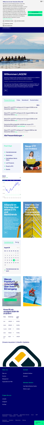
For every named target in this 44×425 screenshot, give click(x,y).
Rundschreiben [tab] (34, 100)
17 (5, 260)
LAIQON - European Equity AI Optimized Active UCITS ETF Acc (18, 81)
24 (5, 262)
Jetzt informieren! (6, 27)
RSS (38, 105)
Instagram (4, 401)
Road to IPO (9, 166)
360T (37, 414)
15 (15, 257)
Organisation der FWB (7, 381)
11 (7, 257)
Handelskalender (11, 152)
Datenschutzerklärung (7, 19)
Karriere (4, 376)
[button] (15, 25)
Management (5, 379)
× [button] (42, 1)
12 (9, 257)
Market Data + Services (24, 414)
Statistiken (9, 155)
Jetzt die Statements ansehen (10, 299)
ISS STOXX (20, 416)
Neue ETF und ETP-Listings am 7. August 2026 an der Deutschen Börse (20, 131)
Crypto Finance (12, 416)
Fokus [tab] (18, 100)
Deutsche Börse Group (7, 414)
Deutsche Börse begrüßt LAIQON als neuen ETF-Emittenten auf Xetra (19, 125)
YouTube (4, 404)
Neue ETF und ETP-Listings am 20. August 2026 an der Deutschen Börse (21, 114)
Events (8, 169)
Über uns (4, 373)
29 (15, 262)
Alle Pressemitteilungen (13, 135)
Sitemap (24, 420)
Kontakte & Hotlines (27, 373)
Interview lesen (28, 226)
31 (5, 265)
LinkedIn (4, 399)
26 (9, 262)
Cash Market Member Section (30, 386)
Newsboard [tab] (25, 100)
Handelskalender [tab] (8, 242)
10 (5, 257)
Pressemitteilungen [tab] (9, 100)
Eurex (32, 414)
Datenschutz (18, 420)
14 (13, 257)
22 (15, 260)
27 (11, 262)
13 (11, 257)
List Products (10, 163)
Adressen (25, 376)
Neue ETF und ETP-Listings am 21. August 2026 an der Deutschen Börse (20, 108)
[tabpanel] (22, 120)
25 (7, 262)
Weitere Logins (26, 389)
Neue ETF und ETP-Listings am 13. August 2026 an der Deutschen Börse (20, 119)
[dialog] (22, 13)
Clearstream (5, 416)
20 (11, 260)
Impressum (4, 420)
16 (18, 257)
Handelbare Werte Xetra (11, 159)
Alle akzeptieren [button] (35, 12)
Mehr (6, 90)
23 (18, 260)
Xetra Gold (16, 414)
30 (18, 262)
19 (9, 260)
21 (13, 260)
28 (13, 262)
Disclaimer (11, 420)
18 (7, 260)
